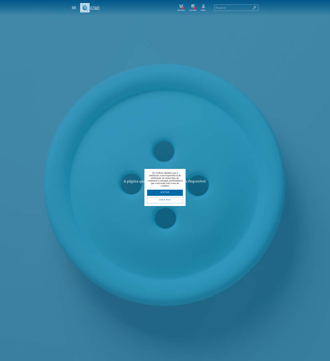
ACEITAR (165, 192)
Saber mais (165, 200)
